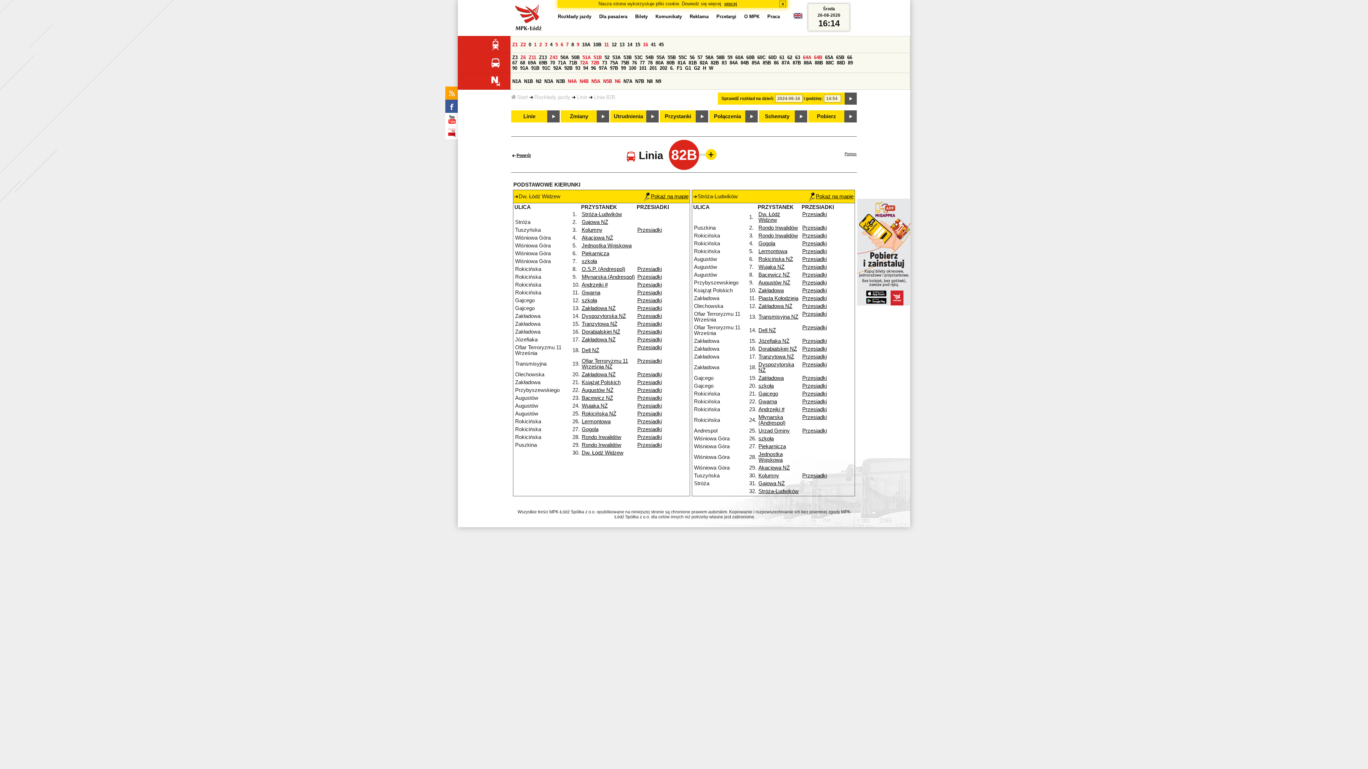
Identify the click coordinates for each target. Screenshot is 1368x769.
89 (850, 63)
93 (577, 68)
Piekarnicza (595, 253)
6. (672, 68)
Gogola (590, 429)
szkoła (589, 261)
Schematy (777, 116)
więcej (730, 3)
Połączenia (727, 116)
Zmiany (579, 116)
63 (797, 57)
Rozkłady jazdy (552, 97)
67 (514, 63)
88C (830, 63)
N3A (548, 81)
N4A (572, 81)
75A (614, 63)
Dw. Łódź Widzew (602, 453)
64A (807, 57)
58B (720, 57)
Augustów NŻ (597, 390)
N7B (639, 81)
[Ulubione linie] (709, 154)
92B (568, 68)
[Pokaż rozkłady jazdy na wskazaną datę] (851, 99)
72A (584, 63)
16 (645, 44)
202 (663, 68)
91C (546, 68)
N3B (560, 81)
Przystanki (678, 116)
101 (643, 68)
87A (786, 63)
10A (586, 44)
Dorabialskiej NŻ (601, 332)
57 (700, 57)
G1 (688, 68)
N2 (539, 81)
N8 (650, 81)
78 (650, 63)
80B (671, 63)
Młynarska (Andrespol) (608, 277)
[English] (798, 18)
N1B (528, 81)
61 (781, 57)
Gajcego (768, 394)
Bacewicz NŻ (597, 398)
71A (562, 63)
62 (789, 57)
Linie (582, 97)
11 (606, 44)
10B (597, 44)
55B (672, 57)
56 (692, 57)
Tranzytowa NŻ (599, 324)
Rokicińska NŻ (599, 414)
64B (818, 57)
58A (709, 57)
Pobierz (826, 116)
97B (614, 68)
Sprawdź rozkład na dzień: (747, 98)
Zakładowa (771, 290)
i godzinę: (813, 98)
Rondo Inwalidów (601, 437)
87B (797, 63)
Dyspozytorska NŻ (604, 316)
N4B (584, 81)
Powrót (524, 155)
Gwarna (591, 292)
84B (745, 63)
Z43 (554, 57)
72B (595, 63)
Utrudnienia (628, 116)
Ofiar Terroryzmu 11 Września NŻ (605, 364)
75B (625, 63)
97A (603, 68)
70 (552, 63)
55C (683, 57)
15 (637, 44)
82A (704, 63)
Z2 (523, 44)
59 (729, 57)
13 (622, 44)
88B (819, 63)
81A (682, 63)
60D (772, 57)
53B (627, 57)
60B (750, 57)
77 (642, 63)
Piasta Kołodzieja (778, 298)
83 (724, 63)
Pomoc (851, 154)
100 (632, 68)
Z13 (543, 57)
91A (524, 68)
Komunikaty (669, 16)
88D (841, 63)
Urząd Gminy (774, 431)
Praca (773, 16)
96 (593, 68)
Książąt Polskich (601, 382)
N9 (658, 81)
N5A (595, 81)
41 (653, 44)
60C (761, 57)
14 (629, 44)
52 (607, 57)
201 (653, 68)
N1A (516, 81)
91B (535, 68)
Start (522, 97)
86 (776, 63)
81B (693, 63)
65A (829, 57)
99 (623, 68)
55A (661, 57)
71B (573, 63)
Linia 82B (604, 97)
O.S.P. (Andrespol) (603, 269)
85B (767, 63)
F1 (679, 68)
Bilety (641, 16)
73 (604, 63)
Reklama (699, 16)
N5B (607, 81)
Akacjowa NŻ (597, 238)
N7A (627, 81)
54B (650, 57)
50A (564, 57)
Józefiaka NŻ (773, 341)
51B (598, 57)
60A (739, 57)
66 (849, 57)
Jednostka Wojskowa (607, 246)
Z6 (523, 57)
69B (543, 63)
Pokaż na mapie (670, 196)
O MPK (752, 16)
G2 (697, 68)
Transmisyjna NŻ (778, 317)
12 (614, 44)
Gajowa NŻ (595, 222)
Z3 (515, 57)
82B (715, 63)
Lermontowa (596, 421)
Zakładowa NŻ (599, 308)
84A (734, 63)
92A (557, 68)
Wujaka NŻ (595, 406)
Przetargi (726, 16)
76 (634, 63)
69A (532, 63)
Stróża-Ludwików (602, 214)
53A (616, 57)
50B (575, 57)
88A (808, 63)
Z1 (515, 44)
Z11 (532, 57)
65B (840, 57)
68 (522, 63)
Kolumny (592, 230)
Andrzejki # (595, 285)
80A (660, 63)
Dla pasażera (613, 16)
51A (586, 57)
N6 (618, 81)
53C (638, 57)
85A (756, 63)
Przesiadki (649, 230)
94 (585, 68)
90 (514, 68)
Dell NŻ (590, 350)
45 (661, 44)
